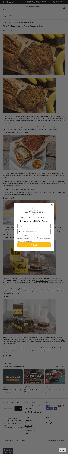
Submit (34, 245)
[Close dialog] (52, 205)
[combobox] (21, 231)
